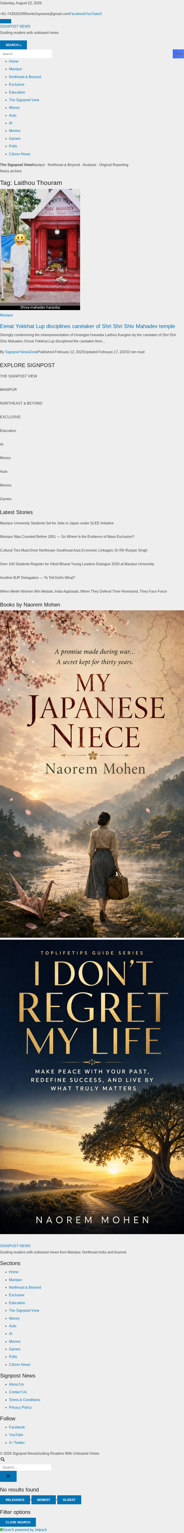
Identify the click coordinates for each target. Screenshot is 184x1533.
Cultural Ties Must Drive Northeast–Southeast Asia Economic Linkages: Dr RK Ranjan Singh (73, 550)
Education (17, 92)
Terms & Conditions (24, 1400)
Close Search (18, 1522)
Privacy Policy (20, 1407)
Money (14, 108)
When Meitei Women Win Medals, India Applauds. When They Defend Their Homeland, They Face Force (83, 591)
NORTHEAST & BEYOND (21, 403)
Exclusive (16, 84)
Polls (13, 146)
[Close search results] (8, 1476)
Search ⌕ (13, 45)
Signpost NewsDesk (21, 352)
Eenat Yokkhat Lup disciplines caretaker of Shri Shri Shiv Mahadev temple (87, 326)
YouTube (92, 14)
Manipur (15, 69)
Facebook (77, 14)
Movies (14, 131)
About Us (16, 1384)
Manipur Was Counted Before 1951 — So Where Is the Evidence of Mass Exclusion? (67, 537)
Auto (12, 115)
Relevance (15, 1500)
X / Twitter (17, 1443)
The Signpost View (24, 100)
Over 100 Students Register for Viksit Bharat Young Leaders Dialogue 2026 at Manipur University (77, 564)
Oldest (69, 1500)
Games (14, 138)
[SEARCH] (92, 1464)
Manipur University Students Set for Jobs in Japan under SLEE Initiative (57, 523)
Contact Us (18, 1392)
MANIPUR (8, 390)
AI (10, 123)
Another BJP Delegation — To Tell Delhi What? (37, 578)
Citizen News (19, 154)
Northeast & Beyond (25, 77)
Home (14, 61)
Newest (43, 1500)
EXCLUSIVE (10, 417)
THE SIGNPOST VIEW (18, 376)
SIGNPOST (15, 26)
